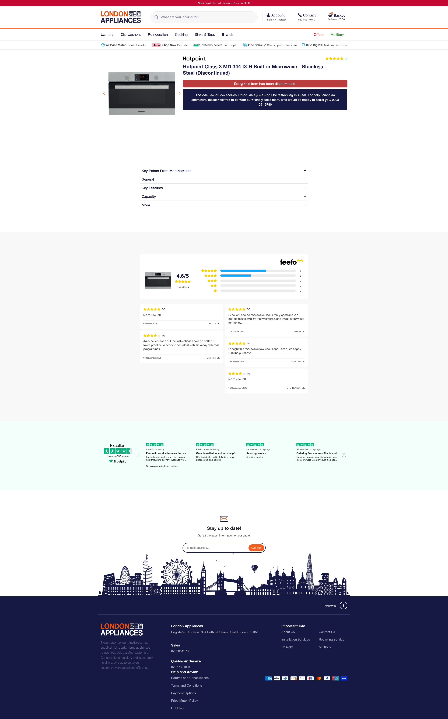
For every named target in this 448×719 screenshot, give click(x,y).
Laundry (107, 34)
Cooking (181, 34)
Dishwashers (131, 34)
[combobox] (204, 17)
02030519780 (180, 651)
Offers (318, 34)
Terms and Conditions (186, 685)
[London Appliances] (122, 17)
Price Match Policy (184, 700)
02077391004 (180, 667)
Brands (227, 34)
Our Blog (177, 708)
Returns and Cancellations (190, 678)
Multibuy (337, 34)
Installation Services (295, 639)
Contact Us (327, 632)
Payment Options (183, 693)
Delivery (287, 647)
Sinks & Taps (205, 34)
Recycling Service (331, 639)
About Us (288, 632)
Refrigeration (158, 34)
